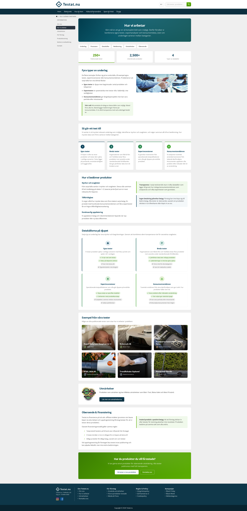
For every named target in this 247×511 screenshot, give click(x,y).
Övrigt (118, 11)
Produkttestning (62, 38)
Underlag (83, 46)
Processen (94, 46)
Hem (59, 11)
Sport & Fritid (108, 11)
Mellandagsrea (171, 496)
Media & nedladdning (64, 42)
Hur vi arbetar (61, 28)
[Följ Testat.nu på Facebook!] (62, 500)
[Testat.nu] (68, 4)
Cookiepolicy (142, 496)
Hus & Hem (78, 11)
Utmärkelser (61, 31)
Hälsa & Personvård (93, 11)
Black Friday (170, 491)
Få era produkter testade (117, 493)
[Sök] (189, 4)
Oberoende (143, 46)
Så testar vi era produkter (126, 472)
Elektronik (68, 11)
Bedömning (117, 46)
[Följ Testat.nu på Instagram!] (58, 500)
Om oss (59, 24)
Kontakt (59, 46)
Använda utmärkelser (116, 491)
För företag (60, 35)
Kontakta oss (147, 472)
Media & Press (113, 496)
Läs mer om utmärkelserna (112, 399)
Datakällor (105, 46)
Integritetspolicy (143, 491)
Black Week (170, 493)
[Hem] (57, 16)
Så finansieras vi (143, 493)
